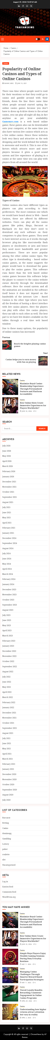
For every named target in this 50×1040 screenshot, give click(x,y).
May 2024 (6, 564)
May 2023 (6, 625)
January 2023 (8, 646)
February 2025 (8, 527)
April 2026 (7, 461)
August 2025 (7, 502)
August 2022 (7, 671)
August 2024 (7, 548)
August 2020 (7, 794)
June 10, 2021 (22, 83)
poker (5, 849)
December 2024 (9, 538)
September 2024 (9, 543)
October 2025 (8, 492)
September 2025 (9, 497)
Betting (5, 823)
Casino (5, 63)
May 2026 (6, 456)
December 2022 (9, 651)
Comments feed (9, 892)
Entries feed (7, 886)
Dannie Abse (9, 83)
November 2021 (9, 717)
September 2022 (9, 666)
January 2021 (8, 769)
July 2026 (6, 445)
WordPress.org (9, 897)
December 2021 (9, 712)
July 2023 (6, 615)
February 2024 (8, 579)
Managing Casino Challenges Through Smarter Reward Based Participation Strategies (31, 975)
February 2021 (8, 764)
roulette (6, 854)
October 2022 (8, 661)
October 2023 (8, 599)
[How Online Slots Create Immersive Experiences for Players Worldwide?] (10, 405)
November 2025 (9, 486)
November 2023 (9, 594)
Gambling (6, 838)
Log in (5, 881)
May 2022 (6, 687)
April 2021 (7, 753)
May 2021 (6, 748)
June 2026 (6, 451)
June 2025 (6, 512)
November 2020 (9, 779)
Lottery (5, 844)
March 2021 (7, 759)
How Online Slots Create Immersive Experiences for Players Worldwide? (33, 405)
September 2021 (9, 728)
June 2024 (6, 558)
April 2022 (7, 692)
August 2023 (7, 610)
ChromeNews (35, 1034)
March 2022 (7, 697)
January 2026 (8, 476)
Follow (47, 39)
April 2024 (7, 569)
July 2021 (6, 738)
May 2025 (6, 517)
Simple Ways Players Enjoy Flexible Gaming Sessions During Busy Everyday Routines (33, 957)
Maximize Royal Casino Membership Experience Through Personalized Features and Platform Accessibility (31, 388)
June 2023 (6, 620)
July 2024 (6, 553)
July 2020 (6, 800)
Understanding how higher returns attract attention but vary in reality (33, 1012)
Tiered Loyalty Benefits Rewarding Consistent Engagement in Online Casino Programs (31, 994)
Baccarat (6, 817)
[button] (2, 39)
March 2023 (7, 635)
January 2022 (8, 707)
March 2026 (7, 466)
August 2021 (7, 733)
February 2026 (8, 471)
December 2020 (9, 774)
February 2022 (8, 702)
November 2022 (9, 656)
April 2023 (7, 630)
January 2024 (8, 584)
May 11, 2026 (26, 964)
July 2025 (6, 507)
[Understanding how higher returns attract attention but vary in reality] (10, 1012)
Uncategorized (8, 865)
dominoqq (6, 833)
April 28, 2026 (27, 1001)
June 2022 (6, 681)
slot (3, 859)
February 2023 (8, 641)
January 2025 (8, 533)
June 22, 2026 (27, 411)
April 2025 (7, 522)
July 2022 (6, 676)
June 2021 (6, 743)
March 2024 (7, 574)
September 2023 (9, 604)
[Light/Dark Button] (37, 39)
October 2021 (8, 723)
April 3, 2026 (26, 1018)
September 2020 (9, 789)
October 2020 (8, 784)
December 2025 (9, 481)
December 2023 (9, 589)
